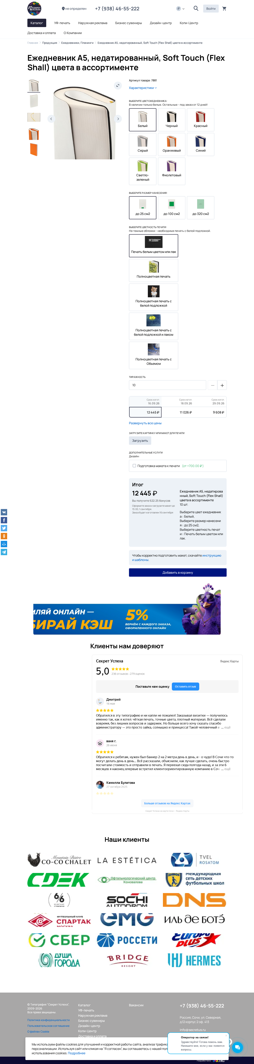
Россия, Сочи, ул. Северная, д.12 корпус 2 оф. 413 (200, 1019)
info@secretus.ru (193, 1030)
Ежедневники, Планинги (77, 43)
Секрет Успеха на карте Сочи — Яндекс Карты (167, 811)
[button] (196, 9)
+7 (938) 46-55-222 (118, 8)
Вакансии (136, 1005)
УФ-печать (86, 1010)
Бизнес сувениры (91, 1020)
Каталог (84, 1005)
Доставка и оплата (92, 1036)
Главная (32, 43)
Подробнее (76, 1053)
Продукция (49, 43)
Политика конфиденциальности (48, 1020)
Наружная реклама (92, 1015)
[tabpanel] (127, 609)
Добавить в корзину (178, 572)
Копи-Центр (87, 1031)
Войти (211, 8)
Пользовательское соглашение (48, 1026)
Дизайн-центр (89, 1026)
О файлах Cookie (38, 1031)
